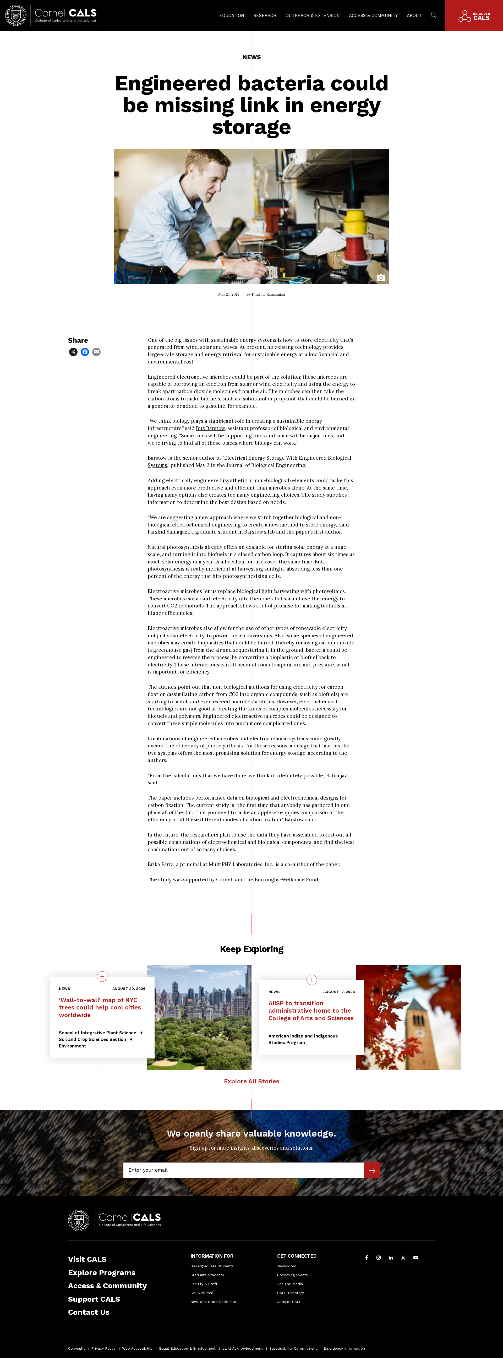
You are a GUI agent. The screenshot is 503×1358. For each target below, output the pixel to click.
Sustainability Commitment (293, 1348)
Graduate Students (207, 1275)
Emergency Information (344, 1348)
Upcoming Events (292, 1275)
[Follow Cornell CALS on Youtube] (415, 1258)
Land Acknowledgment (242, 1348)
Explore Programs (101, 1272)
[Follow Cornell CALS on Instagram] (378, 1258)
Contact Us (89, 1312)
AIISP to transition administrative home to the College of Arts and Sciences (311, 1011)
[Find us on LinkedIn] (391, 1258)
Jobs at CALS (289, 1302)
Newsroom (286, 1266)
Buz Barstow (210, 428)
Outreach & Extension (313, 15)
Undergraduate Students (212, 1266)
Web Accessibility (137, 1348)
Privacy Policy (103, 1348)
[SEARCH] (433, 14)
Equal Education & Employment (187, 1348)
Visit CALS (87, 1259)
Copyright (76, 1348)
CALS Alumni (201, 1293)
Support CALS (94, 1299)
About (414, 15)
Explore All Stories (251, 1081)
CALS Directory (290, 1293)
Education (231, 15)
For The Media (290, 1284)
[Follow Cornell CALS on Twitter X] (403, 1258)
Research (264, 15)
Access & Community (373, 15)
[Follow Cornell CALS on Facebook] (366, 1258)
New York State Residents (213, 1302)
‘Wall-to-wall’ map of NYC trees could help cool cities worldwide (100, 1007)
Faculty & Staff (203, 1284)
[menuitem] (229, 15)
